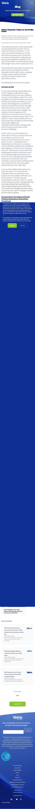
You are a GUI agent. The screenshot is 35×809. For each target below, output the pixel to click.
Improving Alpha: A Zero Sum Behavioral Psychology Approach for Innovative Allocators (13, 611)
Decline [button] (22, 225)
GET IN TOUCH (17, 15)
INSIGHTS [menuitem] (17, 777)
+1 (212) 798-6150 (17, 792)
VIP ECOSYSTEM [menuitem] (17, 765)
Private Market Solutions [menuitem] (17, 787)
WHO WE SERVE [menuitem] (17, 770)
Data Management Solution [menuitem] (17, 784)
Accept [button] (12, 225)
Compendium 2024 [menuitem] (17, 780)
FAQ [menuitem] (17, 775)
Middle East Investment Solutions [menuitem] (17, 782)
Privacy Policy (6, 802)
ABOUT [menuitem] (17, 772)
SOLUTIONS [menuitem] (17, 768)
